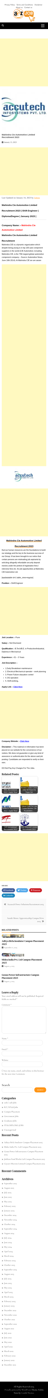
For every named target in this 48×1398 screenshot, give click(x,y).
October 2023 (9, 1265)
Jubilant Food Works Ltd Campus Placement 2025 (24, 1159)
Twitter (23, 890)
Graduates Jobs (10, 1120)
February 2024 (10, 1260)
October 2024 (9, 1224)
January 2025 (9, 1210)
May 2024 (8, 1247)
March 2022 (8, 1351)
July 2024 (7, 1238)
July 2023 (7, 1278)
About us (19, 7)
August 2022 (9, 1328)
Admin (37, 198)
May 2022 (8, 1342)
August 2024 (9, 1233)
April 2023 (8, 1292)
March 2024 (9, 1256)
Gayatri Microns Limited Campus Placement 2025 (24, 1163)
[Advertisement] (24, 62)
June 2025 (8, 1197)
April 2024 (8, 1251)
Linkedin (9, 895)
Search (6, 1085)
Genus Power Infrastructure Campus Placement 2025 (20, 976)
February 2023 (9, 1301)
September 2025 (10, 1183)
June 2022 (8, 1337)
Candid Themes (27, 1393)
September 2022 (10, 1324)
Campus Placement (12, 1111)
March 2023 (8, 1296)
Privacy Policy (10, 4)
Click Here (17, 687)
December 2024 (10, 1215)
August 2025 (9, 1188)
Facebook (9, 890)
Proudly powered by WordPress (18, 1389)
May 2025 (8, 1201)
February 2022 (9, 1355)
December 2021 (10, 1364)
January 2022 (9, 1360)
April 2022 (8, 1346)
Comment (6, 1004)
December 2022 (10, 1310)
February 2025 (9, 1206)
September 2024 (10, 1228)
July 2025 (7, 1192)
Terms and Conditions (25, 4)
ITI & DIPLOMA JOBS (14, 1125)
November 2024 (10, 1219)
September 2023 (10, 1269)
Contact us (28, 7)
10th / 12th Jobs (10, 1102)
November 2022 (10, 1315)
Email (5, 1049)
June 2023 (8, 1283)
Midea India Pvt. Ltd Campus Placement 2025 (22, 961)
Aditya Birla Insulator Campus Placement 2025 (23, 942)
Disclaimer (38, 4)
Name (5, 1038)
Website (5, 1060)
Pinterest (36, 890)
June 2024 (8, 1242)
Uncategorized (10, 1130)
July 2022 (7, 1333)
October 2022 (9, 1319)
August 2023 (9, 1274)
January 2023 (9, 1306)
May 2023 (8, 1287)
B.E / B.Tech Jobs (11, 1107)
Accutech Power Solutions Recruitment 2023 (25, 904)
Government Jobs (11, 1116)
